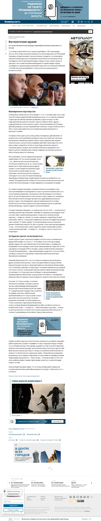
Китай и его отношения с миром (27, 440)
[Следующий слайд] (91, 483)
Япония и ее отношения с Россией (16, 36)
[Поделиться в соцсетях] (6, 54)
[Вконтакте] (74, 497)
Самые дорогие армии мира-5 (27, 380)
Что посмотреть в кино (42, 25)
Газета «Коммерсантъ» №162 (16, 428)
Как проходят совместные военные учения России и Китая (54, 170)
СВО (74, 25)
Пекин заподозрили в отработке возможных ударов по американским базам (54, 296)
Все (21, 478)
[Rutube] (84, 497)
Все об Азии (12, 440)
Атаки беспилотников (54, 25)
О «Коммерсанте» (31, 496)
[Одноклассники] (81, 497)
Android (42, 500)
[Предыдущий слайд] (9, 483)
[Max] (88, 497)
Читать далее (16, 415)
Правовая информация (60, 498)
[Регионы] (78, 22)
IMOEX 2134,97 (30, 25)
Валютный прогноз (66, 25)
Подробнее (87, 511)
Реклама (43, 496)
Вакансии (43, 498)
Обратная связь (58, 496)
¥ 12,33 (23, 25)
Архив (28, 498)
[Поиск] (89, 22)
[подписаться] (24, 434)
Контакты (29, 500)
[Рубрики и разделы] (92, 22)
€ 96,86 (18, 25)
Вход (85, 22)
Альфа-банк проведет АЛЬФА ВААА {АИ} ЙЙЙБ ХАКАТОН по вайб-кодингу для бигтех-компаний (20, 486)
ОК (90, 31)
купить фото (35, 107)
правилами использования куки (42, 31)
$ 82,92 (13, 25)
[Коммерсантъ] (12, 22)
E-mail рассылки (58, 500)
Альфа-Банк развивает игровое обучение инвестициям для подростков (60, 485)
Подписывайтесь (57, 421)
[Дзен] (77, 497)
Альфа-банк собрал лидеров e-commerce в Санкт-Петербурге (38, 485)
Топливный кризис (81, 25)
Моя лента (17, 519)
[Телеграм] (70, 497)
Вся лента (85, 519)
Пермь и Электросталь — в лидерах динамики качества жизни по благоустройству (79, 486)
